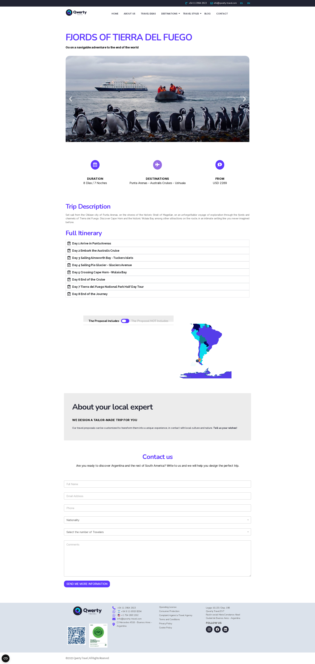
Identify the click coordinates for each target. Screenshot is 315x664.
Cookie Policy (165, 627)
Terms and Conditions (169, 619)
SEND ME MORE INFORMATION (86, 584)
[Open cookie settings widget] (6, 658)
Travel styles (191, 13)
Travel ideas (148, 13)
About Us (129, 13)
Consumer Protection (169, 611)
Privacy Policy (165, 623)
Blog (207, 13)
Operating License (167, 607)
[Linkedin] (225, 629)
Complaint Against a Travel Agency (175, 615)
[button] (70, 99)
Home (115, 13)
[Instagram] (209, 629)
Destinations (169, 13)
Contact (222, 13)
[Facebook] (217, 629)
